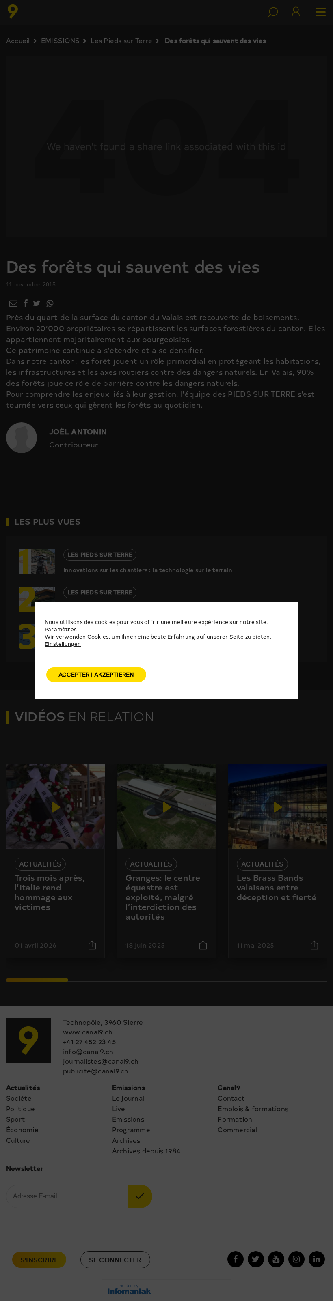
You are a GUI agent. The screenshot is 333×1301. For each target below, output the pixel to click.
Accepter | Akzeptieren (96, 674)
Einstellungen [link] (63, 643)
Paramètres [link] (61, 629)
